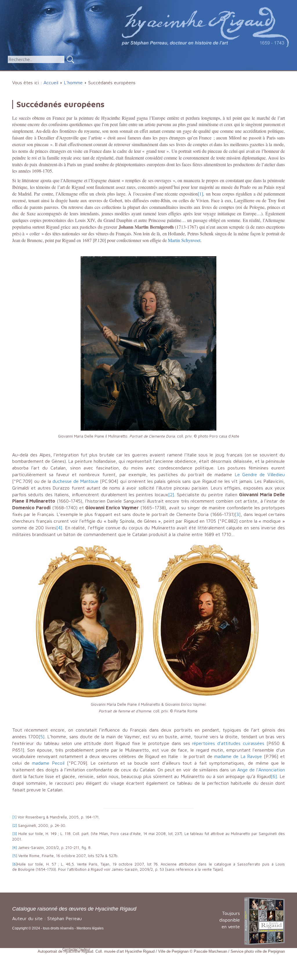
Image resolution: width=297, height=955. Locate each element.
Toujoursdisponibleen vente (229, 920)
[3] (238, 514)
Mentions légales (90, 928)
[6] (274, 776)
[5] (42, 736)
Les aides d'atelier (175, 74)
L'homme (132, 74)
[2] (171, 494)
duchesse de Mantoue (75, 481)
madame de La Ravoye (238, 756)
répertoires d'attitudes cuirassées (228, 743)
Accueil (70, 74)
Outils (214, 74)
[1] (200, 194)
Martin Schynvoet (184, 240)
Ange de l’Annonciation (261, 769)
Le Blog (276, 74)
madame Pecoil (48, 763)
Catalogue (98, 74)
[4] (59, 527)
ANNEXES (244, 74)
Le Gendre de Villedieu (260, 474)
